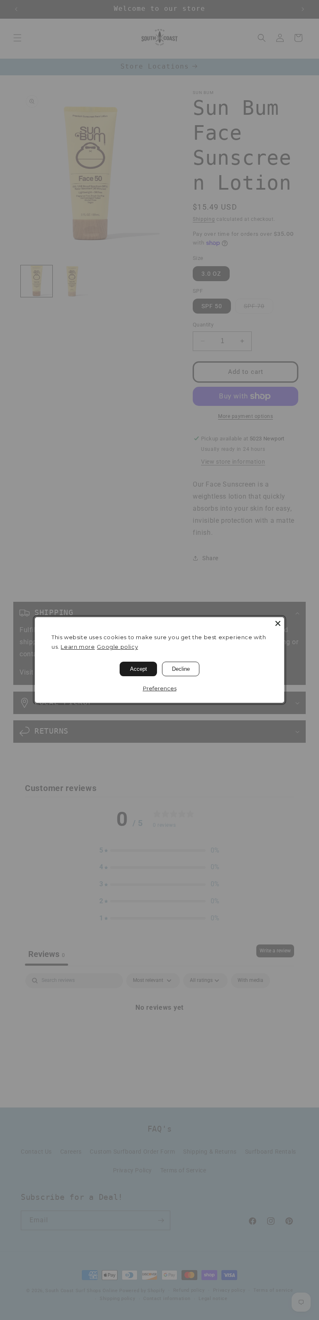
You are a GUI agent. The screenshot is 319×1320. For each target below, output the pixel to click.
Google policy (117, 646)
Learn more (78, 646)
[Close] (278, 623)
